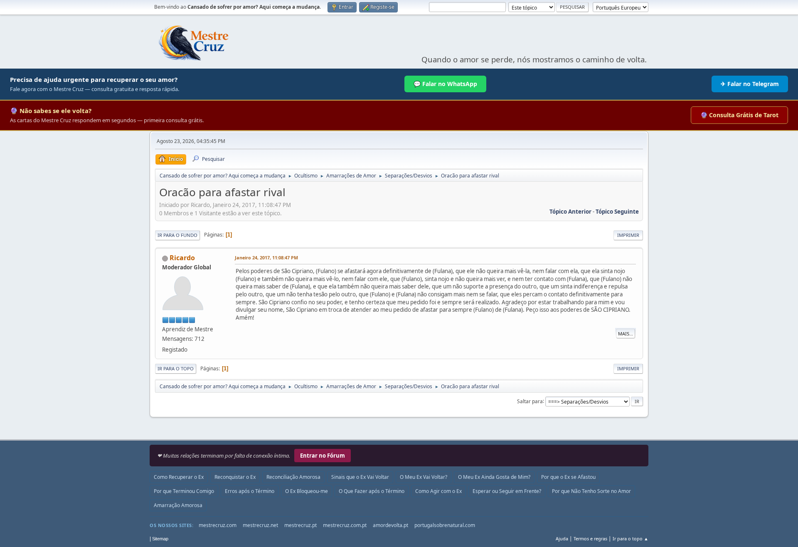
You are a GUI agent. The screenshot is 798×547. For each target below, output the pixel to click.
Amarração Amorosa (178, 505)
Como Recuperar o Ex (179, 476)
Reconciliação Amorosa (293, 476)
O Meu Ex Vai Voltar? (423, 476)
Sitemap (160, 538)
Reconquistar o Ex (235, 476)
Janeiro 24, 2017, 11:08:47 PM (266, 257)
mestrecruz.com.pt (345, 525)
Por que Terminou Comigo (184, 491)
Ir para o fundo (177, 235)
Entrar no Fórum (322, 455)
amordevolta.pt (390, 525)
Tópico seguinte (617, 211)
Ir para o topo (176, 368)
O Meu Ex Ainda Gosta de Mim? (494, 476)
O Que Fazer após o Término (371, 491)
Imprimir (628, 235)
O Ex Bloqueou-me (306, 491)
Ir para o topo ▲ (630, 538)
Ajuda (562, 538)
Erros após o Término (249, 491)
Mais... (625, 333)
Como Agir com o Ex (438, 491)
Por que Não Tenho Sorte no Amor (591, 491)
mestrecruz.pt (300, 525)
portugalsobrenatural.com (444, 525)
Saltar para (530, 400)
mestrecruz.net (260, 525)
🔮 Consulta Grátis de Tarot (739, 115)
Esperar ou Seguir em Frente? (507, 491)
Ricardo (182, 257)
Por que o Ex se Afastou (568, 476)
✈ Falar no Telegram (750, 84)
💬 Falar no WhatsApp (445, 84)
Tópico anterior (570, 211)
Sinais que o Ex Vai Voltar (360, 476)
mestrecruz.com (217, 525)
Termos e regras (590, 538)
